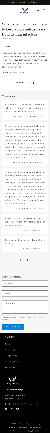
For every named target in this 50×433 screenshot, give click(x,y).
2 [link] (21, 260)
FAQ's (7, 344)
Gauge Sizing (11, 355)
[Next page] (28, 265)
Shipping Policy (12, 361)
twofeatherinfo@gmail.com (25, 404)
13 (21, 265)
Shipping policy (34, 431)
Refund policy (22, 427)
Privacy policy (35, 427)
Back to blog (26, 82)
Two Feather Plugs (24, 424)
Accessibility (11, 367)
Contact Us (10, 350)
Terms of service (19, 431)
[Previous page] (7, 260)
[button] (5, 10)
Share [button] (7, 46)
